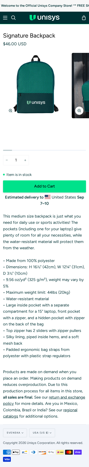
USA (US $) (41, 432)
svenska (14, 432)
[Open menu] (4, 17)
